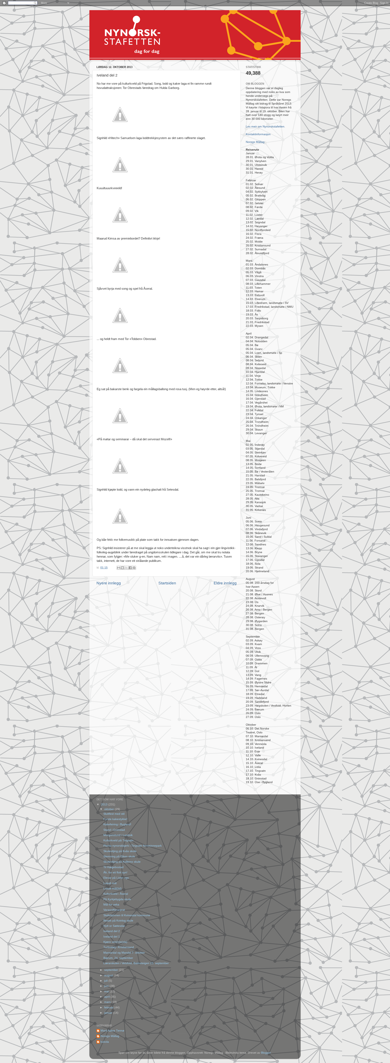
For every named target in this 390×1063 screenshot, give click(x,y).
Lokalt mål (110, 883)
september (111, 969)
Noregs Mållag (255, 142)
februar (109, 1007)
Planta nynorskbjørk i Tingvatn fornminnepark (132, 845)
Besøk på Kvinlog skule (118, 920)
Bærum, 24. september (118, 957)
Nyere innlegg (108, 583)
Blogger (266, 1052)
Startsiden (167, 583)
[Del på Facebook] (130, 568)
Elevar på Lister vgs (116, 877)
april (107, 996)
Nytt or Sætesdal (114, 925)
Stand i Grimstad (114, 829)
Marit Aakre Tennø (112, 1030)
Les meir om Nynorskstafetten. (265, 126)
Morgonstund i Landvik (118, 835)
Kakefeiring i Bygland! (117, 824)
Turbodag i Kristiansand (118, 947)
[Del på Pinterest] (134, 568)
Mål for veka (111, 904)
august (109, 975)
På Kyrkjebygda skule (117, 899)
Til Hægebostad (113, 867)
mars (108, 1002)
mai (107, 991)
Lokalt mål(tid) (112, 888)
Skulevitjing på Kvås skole (119, 851)
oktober (109, 809)
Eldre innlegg (225, 583)
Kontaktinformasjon (258, 134)
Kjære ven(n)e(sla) (115, 941)
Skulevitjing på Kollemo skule (122, 861)
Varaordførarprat (114, 909)
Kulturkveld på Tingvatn (118, 840)
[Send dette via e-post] (119, 568)
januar (108, 1012)
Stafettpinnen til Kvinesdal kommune (126, 915)
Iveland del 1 (111, 936)
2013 (104, 804)
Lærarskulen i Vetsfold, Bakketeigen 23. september (136, 963)
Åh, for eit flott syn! (115, 872)
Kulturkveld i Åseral (115, 893)
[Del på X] (126, 568)
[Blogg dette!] (122, 568)
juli (106, 980)
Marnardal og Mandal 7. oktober (124, 952)
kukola (105, 1041)
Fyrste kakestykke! (115, 819)
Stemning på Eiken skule (119, 856)
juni (106, 985)
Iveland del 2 (111, 931)
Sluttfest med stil (114, 813)
